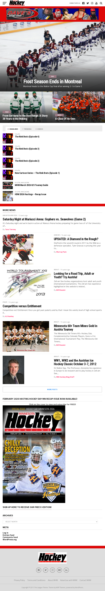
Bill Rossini (60, 290)
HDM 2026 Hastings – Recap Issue (30, 194)
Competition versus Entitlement (22, 306)
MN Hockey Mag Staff (65, 376)
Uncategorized (10, 215)
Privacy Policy (19, 580)
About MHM (53, 580)
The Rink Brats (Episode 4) (27, 136)
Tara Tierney (10, 229)
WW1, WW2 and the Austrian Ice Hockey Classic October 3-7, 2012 (75, 362)
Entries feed (8, 535)
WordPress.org (10, 539)
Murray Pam (61, 251)
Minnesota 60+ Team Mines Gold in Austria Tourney (75, 327)
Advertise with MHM (68, 580)
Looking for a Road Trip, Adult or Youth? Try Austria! (74, 275)
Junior (57, 235)
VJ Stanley (9, 316)
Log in (5, 532)
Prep (5, 302)
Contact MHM (85, 580)
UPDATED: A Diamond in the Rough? (76, 239)
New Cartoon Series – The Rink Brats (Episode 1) (37, 173)
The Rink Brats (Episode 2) (27, 160)
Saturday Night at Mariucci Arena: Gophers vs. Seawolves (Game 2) (44, 219)
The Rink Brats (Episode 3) (27, 148)
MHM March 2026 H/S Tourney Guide (31, 185)
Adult (56, 269)
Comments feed (10, 537)
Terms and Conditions (36, 580)
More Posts (52, 389)
